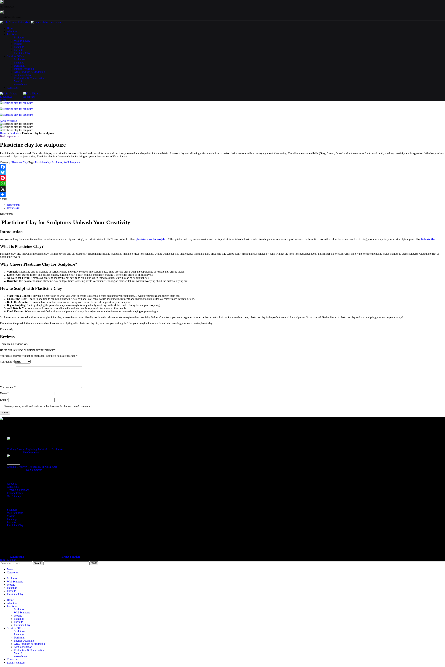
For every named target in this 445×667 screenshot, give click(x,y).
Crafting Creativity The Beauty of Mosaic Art (32, 466)
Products (14, 133)
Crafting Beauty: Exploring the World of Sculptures (35, 449)
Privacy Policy (15, 493)
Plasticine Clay (22, 53)
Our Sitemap (14, 496)
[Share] (222, 194)
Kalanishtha (428, 239)
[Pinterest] (222, 178)
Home (3, 133)
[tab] (13, 204)
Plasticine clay (43, 162)
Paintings (19, 46)
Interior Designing (24, 68)
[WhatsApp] (222, 183)
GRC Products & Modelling (29, 71)
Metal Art (19, 81)
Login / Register (16, 662)
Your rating (7, 361)
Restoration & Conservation (29, 78)
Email (4, 399)
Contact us (13, 486)
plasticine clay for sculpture (152, 239)
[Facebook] (222, 167)
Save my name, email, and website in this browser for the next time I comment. (47, 406)
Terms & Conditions (18, 489)
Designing (19, 65)
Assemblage (20, 84)
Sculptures (19, 59)
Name (4, 393)
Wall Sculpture (22, 40)
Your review (8, 387)
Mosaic (18, 43)
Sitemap (11, 559)
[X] (222, 189)
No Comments (31, 452)
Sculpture (19, 37)
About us (12, 483)
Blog (2, 559)
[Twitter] (222, 172)
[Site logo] (15, 22)
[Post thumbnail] (13, 446)
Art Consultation (23, 75)
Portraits (18, 50)
